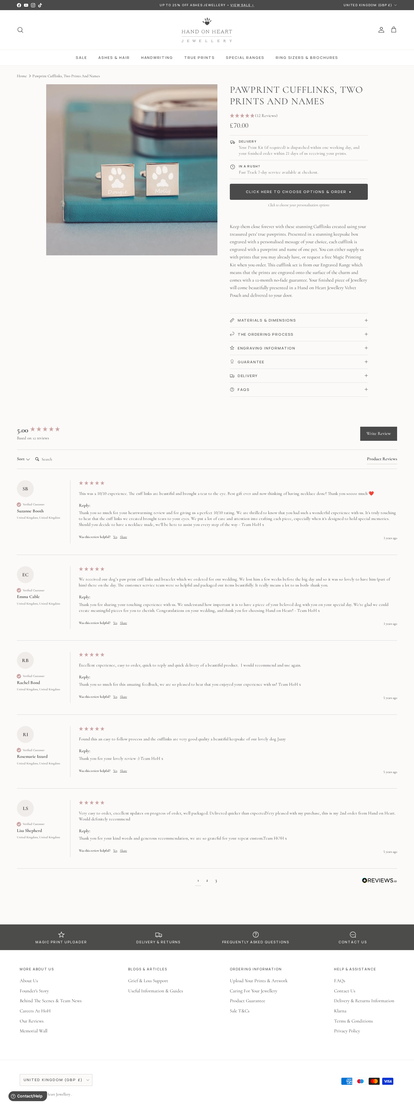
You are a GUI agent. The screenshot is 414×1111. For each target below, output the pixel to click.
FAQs (339, 981)
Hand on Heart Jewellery (51, 1094)
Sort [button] (21, 459)
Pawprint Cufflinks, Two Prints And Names (66, 75)
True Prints (199, 57)
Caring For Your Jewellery (253, 991)
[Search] (20, 29)
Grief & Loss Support (148, 981)
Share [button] (123, 537)
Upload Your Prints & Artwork (259, 981)
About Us (29, 981)
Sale (81, 57)
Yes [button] (115, 537)
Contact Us (344, 991)
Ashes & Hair (114, 57)
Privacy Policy (347, 1031)
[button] (299, 116)
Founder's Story (34, 991)
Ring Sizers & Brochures (307, 57)
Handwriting (157, 57)
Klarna (340, 1011)
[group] (46, 430)
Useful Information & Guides (155, 991)
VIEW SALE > (242, 5)
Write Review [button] (378, 433)
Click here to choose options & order (298, 191)
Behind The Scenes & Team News (51, 1001)
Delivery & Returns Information (364, 1001)
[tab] (382, 460)
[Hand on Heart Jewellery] (207, 30)
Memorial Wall (33, 1031)
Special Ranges (245, 57)
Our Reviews (32, 1021)
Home (22, 75)
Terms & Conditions (353, 1021)
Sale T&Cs (240, 1011)
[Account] (380, 29)
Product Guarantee (247, 1001)
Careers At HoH (35, 1011)
